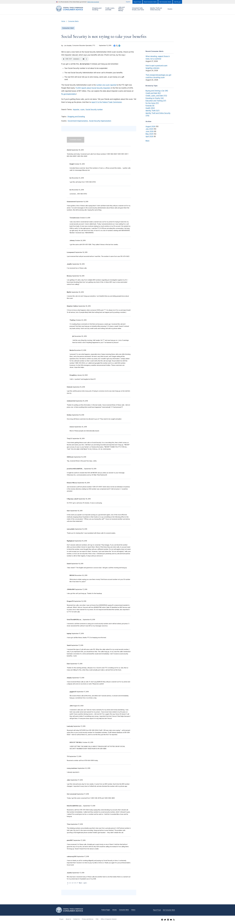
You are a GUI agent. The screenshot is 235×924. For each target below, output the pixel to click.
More (147, 141)
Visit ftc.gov (177, 2)
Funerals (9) (150, 106)
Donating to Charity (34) (155, 98)
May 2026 (149, 134)
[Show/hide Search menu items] (177, 9)
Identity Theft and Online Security (156, 9)
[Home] (71, 10)
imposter (76, 109)
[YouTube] (171, 920)
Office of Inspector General (108, 919)
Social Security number (94, 109)
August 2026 (150, 126)
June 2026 (150, 131)
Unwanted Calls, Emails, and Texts (138, 9)
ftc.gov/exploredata (68, 94)
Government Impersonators (78, 121)
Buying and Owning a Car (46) (157, 91)
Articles (114, 910)
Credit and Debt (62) (153, 93)
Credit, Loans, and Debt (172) (156, 96)
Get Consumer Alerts (165, 2)
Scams (170, 9)
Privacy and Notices (87, 919)
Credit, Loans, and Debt (110, 9)
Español (128, 1)
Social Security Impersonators (100, 121)
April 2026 (149, 136)
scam (82, 109)
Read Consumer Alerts (150, 2)
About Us (68, 919)
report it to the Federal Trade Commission (106, 102)
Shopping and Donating (96, 9)
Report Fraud (137, 2)
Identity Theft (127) (152, 111)
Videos (133, 910)
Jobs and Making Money (121, 8)
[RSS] (174, 920)
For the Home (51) (152, 103)
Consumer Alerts (73, 21)
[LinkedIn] (168, 920)
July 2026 (149, 129)
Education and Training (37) (156, 101)
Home (63, 21)
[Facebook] (162, 920)
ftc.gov (61, 919)
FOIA (97, 919)
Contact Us (76, 919)
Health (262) (150, 108)
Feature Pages (105, 910)
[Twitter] (165, 920)
